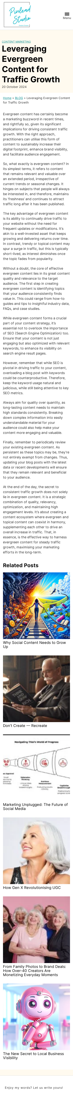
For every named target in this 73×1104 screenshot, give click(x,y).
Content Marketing (16, 41)
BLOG (19, 98)
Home (7, 98)
